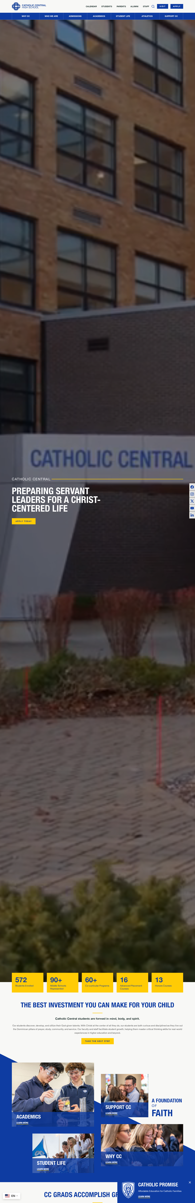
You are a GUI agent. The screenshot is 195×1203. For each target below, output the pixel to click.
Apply (177, 6)
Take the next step (97, 1041)
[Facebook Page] (192, 486)
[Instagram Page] (192, 493)
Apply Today (24, 521)
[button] (51, 16)
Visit (163, 6)
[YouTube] (192, 507)
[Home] (29, 6)
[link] (53, 1119)
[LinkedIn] (192, 514)
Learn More (22, 1122)
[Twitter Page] (192, 500)
